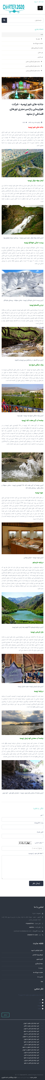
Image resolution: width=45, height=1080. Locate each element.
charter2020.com (32, 935)
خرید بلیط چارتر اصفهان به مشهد (30, 1047)
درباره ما (41, 968)
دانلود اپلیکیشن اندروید (37, 950)
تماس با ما (40, 977)
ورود (35, 2)
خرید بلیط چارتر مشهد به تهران (31, 1023)
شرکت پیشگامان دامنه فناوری (9, 1077)
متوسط (39, 1006)
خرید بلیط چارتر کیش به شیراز (31, 1034)
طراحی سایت (33, 1077)
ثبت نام (41, 2)
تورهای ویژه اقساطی (37, 955)
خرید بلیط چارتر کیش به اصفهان (31, 1037)
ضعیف (39, 1009)
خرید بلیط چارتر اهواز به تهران (31, 1039)
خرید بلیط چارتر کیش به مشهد (31, 1031)
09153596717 (30, 924)
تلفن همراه (40, 832)
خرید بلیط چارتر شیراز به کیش (31, 1055)
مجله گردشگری (39, 964)
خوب (40, 1003)
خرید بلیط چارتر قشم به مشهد (31, 1063)
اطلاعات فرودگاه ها (38, 973)
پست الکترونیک (38, 823)
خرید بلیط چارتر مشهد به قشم (31, 1026)
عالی (40, 1000)
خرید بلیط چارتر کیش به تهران (31, 1029)
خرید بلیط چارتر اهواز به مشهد (31, 1042)
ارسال (5, 1015)
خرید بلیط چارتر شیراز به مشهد (31, 1058)
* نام (42, 815)
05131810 (31, 927)
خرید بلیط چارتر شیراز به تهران (31, 1052)
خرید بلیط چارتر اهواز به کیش (31, 1045)
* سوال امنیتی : (38, 843)
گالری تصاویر (39, 959)
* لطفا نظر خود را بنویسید (35, 853)
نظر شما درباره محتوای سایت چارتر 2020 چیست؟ (30, 995)
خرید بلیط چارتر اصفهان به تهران (30, 1050)
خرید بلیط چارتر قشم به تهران (31, 1060)
